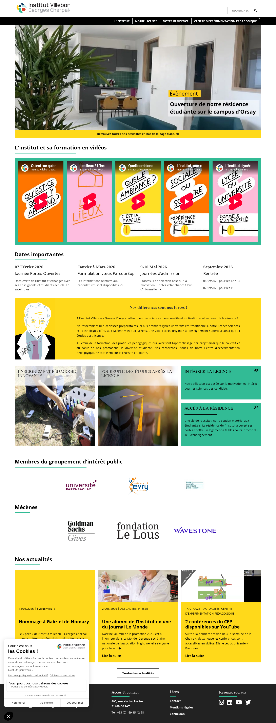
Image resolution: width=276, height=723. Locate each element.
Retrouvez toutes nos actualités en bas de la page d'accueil (138, 134)
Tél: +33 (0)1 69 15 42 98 (128, 712)
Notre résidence (176, 21)
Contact (175, 701)
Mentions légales (181, 707)
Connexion (177, 714)
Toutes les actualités (138, 673)
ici (121, 285)
